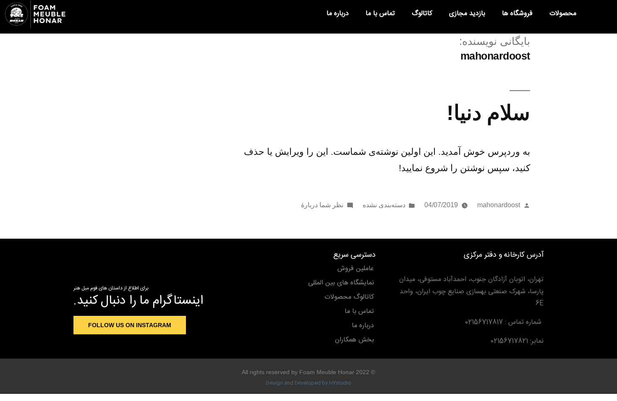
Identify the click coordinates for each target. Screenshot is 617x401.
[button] (598, 14)
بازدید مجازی (467, 13)
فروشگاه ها (517, 13)
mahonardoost (498, 204)
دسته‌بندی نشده (384, 204)
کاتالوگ (422, 13)
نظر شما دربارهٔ (322, 204)
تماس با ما (380, 13)
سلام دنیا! (488, 112)
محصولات (562, 13)
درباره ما (338, 13)
